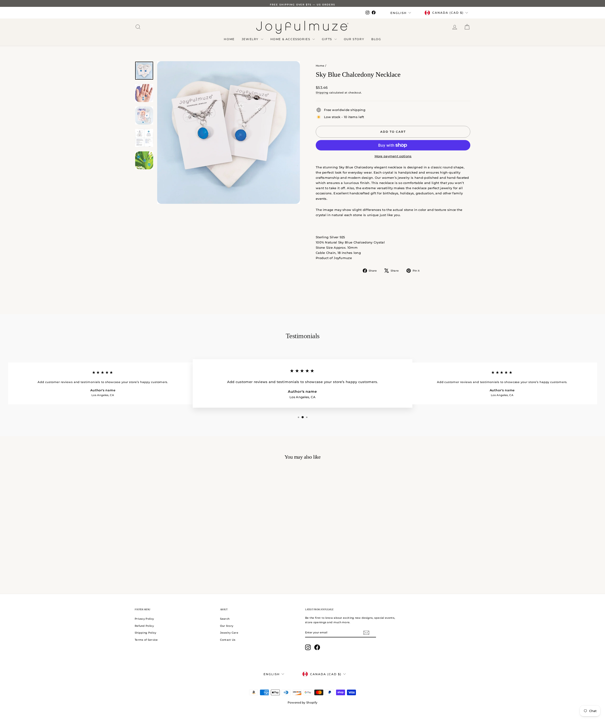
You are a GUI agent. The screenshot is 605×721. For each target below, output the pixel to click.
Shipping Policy (145, 632)
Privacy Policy (144, 618)
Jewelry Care (229, 632)
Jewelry (251, 39)
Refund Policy (144, 625)
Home (229, 39)
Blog (376, 39)
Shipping (322, 92)
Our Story (354, 39)
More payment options (393, 156)
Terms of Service (146, 639)
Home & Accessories (290, 39)
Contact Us (228, 639)
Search (225, 618)
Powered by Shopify (302, 702)
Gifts (327, 39)
